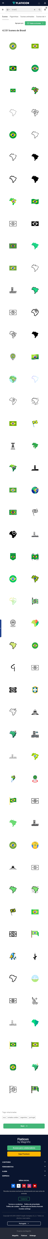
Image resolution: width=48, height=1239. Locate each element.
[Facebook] (13, 1186)
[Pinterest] (24, 1186)
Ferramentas (8, 1167)
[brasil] (13, 46)
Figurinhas (14, 17)
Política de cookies (12, 1206)
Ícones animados (27, 17)
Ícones (5, 17)
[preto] (35, 157)
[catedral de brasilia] (35, 712)
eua (4, 1117)
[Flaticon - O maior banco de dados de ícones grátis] (21, 3)
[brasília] (13, 135)
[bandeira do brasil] (35, 68)
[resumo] (13, 445)
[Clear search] (34, 9)
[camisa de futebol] (35, 845)
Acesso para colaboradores (24, 1148)
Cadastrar (24, 1199)
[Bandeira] (35, 423)
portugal (32, 1117)
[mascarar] (35, 1000)
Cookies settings (24, 1209)
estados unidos (13, 1117)
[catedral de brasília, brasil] (13, 867)
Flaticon (24, 1235)
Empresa (5, 1176)
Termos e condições (15, 1204)
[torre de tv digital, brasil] (35, 956)
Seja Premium (24, 1154)
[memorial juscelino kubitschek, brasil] (13, 667)
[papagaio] (13, 956)
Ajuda (4, 1171)
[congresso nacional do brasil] (13, 290)
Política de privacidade (32, 1204)
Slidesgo (33, 1235)
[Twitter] (19, 1186)
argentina (23, 1117)
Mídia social (24, 1180)
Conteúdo (6, 1162)
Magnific (15, 1235)
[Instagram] (29, 1186)
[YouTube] (35, 1186)
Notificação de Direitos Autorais (32, 1206)
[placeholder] (35, 312)
